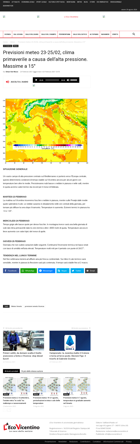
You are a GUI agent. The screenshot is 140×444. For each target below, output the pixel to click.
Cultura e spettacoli (57, 2)
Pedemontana (64, 34)
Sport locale (41, 2)
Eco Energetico (102, 2)
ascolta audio (36, 80)
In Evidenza (7, 46)
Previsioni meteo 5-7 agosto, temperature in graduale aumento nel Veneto (77, 400)
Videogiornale (115, 2)
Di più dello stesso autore (32, 371)
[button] (133, 34)
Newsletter (63, 441)
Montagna (71, 2)
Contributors (85, 441)
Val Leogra (18, 34)
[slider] (74, 79)
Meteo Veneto (16, 306)
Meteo (79, 2)
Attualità (16, 2)
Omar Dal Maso (12, 72)
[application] (56, 80)
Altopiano (94, 34)
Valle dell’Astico (80, 34)
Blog (86, 2)
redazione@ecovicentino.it (117, 431)
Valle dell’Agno (31, 34)
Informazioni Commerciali (113, 441)
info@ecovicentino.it (113, 434)
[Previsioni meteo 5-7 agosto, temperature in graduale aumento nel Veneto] (77, 386)
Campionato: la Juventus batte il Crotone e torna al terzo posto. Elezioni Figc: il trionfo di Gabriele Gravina (69, 356)
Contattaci (97, 441)
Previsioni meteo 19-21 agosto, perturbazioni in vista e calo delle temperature (46, 400)
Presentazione (50, 441)
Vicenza (8, 34)
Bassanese (105, 34)
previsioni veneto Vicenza (34, 306)
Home (5, 42)
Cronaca (6, 2)
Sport (52, 349)
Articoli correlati (11, 371)
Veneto (115, 34)
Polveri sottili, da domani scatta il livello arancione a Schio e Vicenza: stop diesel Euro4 (23, 356)
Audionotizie (8, 6)
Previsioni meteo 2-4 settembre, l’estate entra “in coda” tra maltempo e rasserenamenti (16, 400)
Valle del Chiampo (48, 34)
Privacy (129, 441)
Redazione (73, 441)
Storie (92, 2)
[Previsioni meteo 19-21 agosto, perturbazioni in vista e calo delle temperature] (46, 386)
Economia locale (28, 2)
